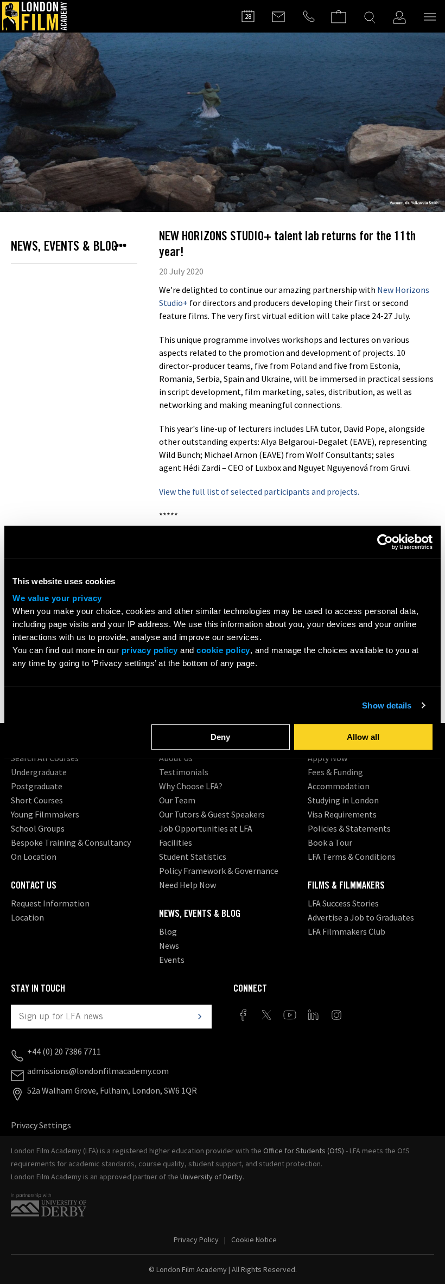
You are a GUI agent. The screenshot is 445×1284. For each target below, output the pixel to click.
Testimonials (183, 771)
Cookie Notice (254, 1239)
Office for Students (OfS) (303, 1150)
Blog (168, 931)
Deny (220, 737)
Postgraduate (36, 786)
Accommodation (339, 786)
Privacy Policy (196, 1239)
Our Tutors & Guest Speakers (212, 814)
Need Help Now (187, 884)
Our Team (177, 800)
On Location (33, 856)
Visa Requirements (342, 814)
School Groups (38, 828)
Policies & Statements (349, 828)
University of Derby (211, 1176)
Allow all (363, 737)
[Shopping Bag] (338, 11)
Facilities (175, 842)
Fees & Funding (335, 771)
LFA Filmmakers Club (346, 931)
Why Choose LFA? (191, 786)
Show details (386, 705)
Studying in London (343, 800)
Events (172, 959)
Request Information (50, 903)
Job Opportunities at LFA (205, 828)
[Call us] (308, 16)
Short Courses (37, 800)
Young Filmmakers (45, 814)
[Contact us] (278, 16)
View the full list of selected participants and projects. (259, 491)
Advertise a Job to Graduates (361, 917)
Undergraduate (39, 771)
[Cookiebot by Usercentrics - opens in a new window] (385, 542)
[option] (222, 122)
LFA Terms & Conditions (352, 856)
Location (27, 917)
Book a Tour (330, 842)
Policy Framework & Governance (218, 870)
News (169, 945)
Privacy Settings (41, 1125)
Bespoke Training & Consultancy (71, 842)
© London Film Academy (223, 1269)
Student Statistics (192, 856)
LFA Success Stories (343, 903)
